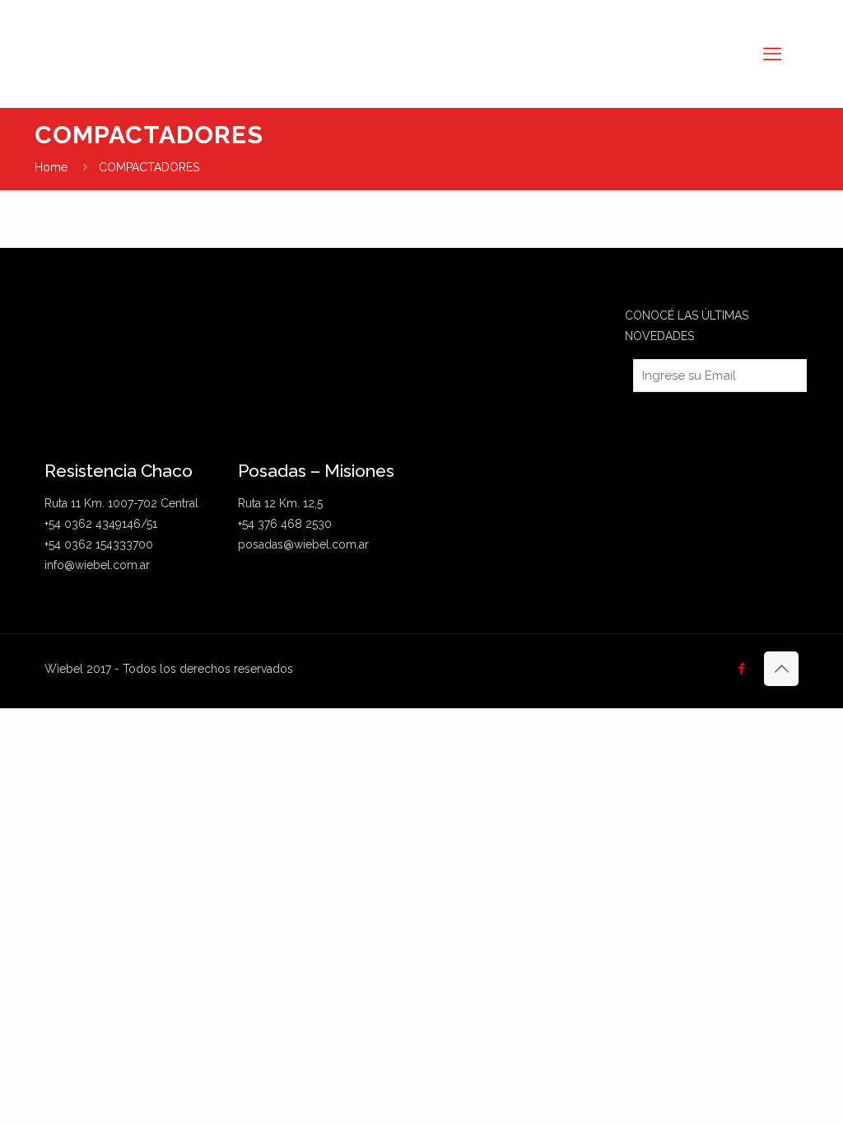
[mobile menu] (772, 54)
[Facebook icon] (741, 668)
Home (51, 167)
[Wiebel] (192, 53)
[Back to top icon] (781, 668)
